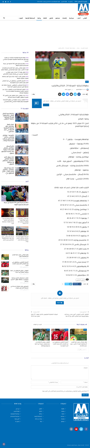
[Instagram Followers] (71, 432)
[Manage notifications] (3, 444)
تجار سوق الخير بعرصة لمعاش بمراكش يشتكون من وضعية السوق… (8, 160)
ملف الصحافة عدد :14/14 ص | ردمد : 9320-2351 (48, 2)
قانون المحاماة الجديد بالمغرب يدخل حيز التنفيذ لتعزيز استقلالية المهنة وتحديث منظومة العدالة (15, 91)
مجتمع (58, 18)
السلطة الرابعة (30, 18)
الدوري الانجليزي (80, 280)
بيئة (41, 421)
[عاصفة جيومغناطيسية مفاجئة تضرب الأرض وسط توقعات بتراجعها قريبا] (7, 212)
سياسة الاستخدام (14, 416)
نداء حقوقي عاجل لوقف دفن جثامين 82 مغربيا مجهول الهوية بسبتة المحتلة (15, 96)
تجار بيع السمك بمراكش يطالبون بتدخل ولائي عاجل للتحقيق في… (8, 171)
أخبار (79, 18)
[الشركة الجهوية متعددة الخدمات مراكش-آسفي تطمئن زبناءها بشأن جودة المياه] (22, 230)
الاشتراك (46, 105)
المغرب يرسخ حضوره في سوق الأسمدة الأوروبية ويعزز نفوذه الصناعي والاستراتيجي (15, 101)
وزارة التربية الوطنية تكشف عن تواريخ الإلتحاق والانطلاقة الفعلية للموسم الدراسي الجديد (15, 59)
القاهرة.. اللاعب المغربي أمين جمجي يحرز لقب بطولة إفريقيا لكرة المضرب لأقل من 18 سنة (76, 315)
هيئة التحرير (64, 2)
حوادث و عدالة (38, 419)
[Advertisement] (45, 33)
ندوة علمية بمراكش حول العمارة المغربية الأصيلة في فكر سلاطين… (9, 128)
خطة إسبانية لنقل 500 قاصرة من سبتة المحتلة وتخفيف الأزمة (15, 64)
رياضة (39, 18)
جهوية (62, 409)
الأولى (85, 18)
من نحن (17, 409)
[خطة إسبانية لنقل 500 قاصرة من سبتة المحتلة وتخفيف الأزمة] (14, 193)
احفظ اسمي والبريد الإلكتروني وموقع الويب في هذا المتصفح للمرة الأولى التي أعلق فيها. (64, 391)
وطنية (62, 411)
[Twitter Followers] (81, 432)
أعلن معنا (17, 419)
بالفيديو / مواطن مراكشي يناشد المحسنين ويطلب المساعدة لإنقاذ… (8, 138)
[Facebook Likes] (86, 432)
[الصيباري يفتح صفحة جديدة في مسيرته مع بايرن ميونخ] (5, 288)
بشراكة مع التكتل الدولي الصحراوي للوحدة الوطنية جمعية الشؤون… (8, 116)
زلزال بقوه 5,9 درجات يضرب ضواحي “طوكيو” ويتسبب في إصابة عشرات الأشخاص (15, 73)
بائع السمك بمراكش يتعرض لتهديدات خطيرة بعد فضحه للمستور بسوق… (7, 150)
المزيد (21, 18)
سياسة (71, 18)
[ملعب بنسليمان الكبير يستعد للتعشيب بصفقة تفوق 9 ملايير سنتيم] (5, 280)
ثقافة (45, 18)
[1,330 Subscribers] (76, 432)
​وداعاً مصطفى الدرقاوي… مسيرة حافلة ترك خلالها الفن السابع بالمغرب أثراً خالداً (15, 86)
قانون (51, 18)
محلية (63, 414)
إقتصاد (64, 18)
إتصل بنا (70, 2)
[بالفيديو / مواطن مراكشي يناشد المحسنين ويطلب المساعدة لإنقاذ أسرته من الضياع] (21, 139)
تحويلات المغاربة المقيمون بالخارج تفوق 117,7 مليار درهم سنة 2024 (44, 315)
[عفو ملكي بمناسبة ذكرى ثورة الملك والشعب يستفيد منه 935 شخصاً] (22, 212)
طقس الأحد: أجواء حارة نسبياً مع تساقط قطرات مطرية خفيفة (15, 77)
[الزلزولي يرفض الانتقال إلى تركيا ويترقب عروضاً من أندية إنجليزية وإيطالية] (41, 335)
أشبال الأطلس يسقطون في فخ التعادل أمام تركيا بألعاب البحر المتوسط (15, 82)
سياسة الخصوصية (15, 414)
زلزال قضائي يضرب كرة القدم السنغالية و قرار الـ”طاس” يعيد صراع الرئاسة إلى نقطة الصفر (14, 69)
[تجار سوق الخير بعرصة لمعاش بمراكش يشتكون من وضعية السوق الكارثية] (21, 160)
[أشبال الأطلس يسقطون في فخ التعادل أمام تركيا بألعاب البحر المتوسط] (59, 335)
